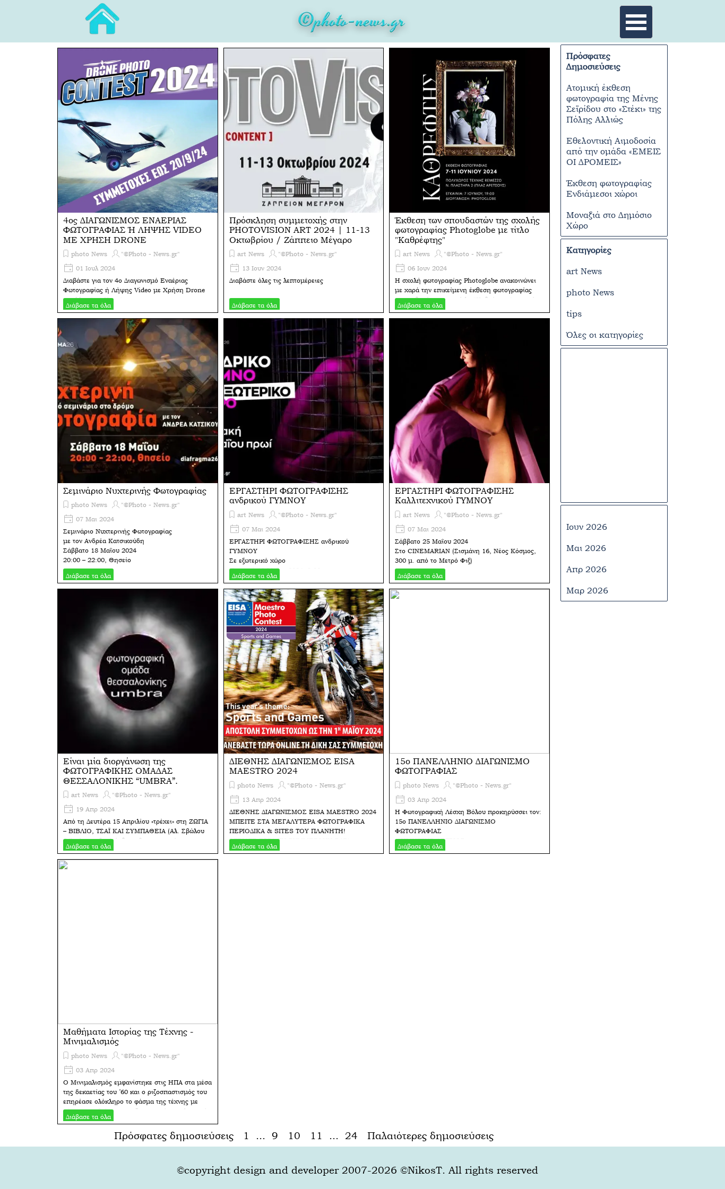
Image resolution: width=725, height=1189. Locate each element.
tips (574, 313)
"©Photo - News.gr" (150, 254)
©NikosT (421, 1170)
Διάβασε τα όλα (88, 305)
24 (353, 1135)
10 (296, 1135)
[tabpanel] (352, 23)
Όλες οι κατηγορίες (604, 334)
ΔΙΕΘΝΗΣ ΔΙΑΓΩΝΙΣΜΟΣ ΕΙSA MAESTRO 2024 (292, 766)
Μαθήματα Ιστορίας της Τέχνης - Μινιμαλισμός (128, 1036)
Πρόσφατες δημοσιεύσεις (174, 1135)
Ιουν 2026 (586, 526)
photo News (89, 254)
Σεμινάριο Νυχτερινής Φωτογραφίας (134, 490)
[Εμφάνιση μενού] (636, 22)
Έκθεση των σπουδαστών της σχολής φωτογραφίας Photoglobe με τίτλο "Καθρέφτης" (467, 230)
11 (318, 1135)
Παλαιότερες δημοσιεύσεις (430, 1135)
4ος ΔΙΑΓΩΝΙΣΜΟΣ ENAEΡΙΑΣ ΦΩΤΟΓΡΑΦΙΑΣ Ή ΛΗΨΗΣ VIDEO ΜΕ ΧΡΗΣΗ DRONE (132, 230)
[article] (137, 180)
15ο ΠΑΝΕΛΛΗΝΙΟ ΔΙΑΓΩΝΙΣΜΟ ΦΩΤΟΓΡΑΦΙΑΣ (462, 766)
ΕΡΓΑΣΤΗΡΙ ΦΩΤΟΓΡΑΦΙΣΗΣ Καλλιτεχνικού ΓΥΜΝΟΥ (454, 495)
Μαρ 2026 (587, 590)
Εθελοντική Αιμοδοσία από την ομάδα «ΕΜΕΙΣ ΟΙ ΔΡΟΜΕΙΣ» (613, 151)
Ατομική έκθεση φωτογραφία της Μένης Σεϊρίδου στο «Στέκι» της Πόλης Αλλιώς (613, 103)
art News (250, 254)
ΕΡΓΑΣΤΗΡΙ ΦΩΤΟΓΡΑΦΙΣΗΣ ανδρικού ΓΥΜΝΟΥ (288, 495)
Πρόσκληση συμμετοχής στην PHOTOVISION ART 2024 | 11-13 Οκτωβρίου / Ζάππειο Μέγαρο (299, 230)
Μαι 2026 (586, 548)
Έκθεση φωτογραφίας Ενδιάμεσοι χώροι (609, 188)
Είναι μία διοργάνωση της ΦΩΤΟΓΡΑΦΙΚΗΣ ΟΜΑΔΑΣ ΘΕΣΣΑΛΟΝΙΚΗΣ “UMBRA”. (120, 771)
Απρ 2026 (586, 569)
